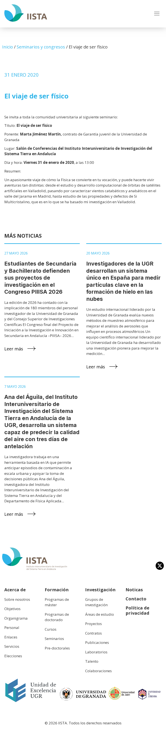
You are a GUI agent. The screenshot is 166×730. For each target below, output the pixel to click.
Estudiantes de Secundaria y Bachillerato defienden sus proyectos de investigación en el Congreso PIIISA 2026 (40, 277)
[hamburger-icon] (157, 14)
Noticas (134, 590)
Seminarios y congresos (41, 47)
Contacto (136, 599)
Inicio (7, 47)
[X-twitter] (160, 566)
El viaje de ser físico (36, 95)
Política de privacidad (137, 610)
